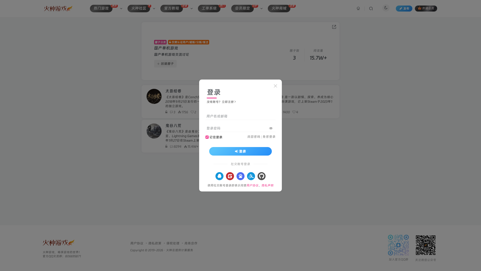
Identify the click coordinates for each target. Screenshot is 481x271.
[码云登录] (230, 176)
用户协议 (253, 185)
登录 (242, 151)
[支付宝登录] (251, 176)
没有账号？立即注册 (220, 102)
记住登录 (215, 137)
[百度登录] (240, 176)
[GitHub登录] (262, 176)
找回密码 (253, 137)
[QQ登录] (219, 176)
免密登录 (269, 137)
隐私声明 (268, 185)
